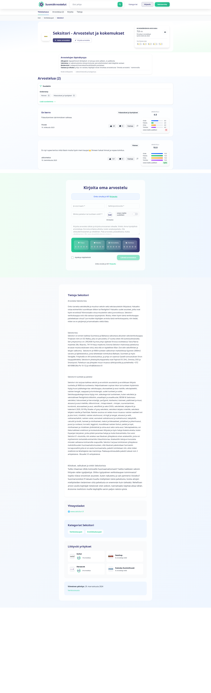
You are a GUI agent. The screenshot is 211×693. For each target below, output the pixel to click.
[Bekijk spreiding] (165, 32)
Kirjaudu (113, 196)
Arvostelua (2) (58, 12)
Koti (39, 18)
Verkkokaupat (49, 18)
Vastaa (130, 126)
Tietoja (79, 12)
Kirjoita (70, 12)
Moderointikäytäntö (67, 72)
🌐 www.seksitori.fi (76, 511)
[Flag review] (137, 126)
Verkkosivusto (74, 590)
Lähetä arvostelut (128, 257)
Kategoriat (133, 4)
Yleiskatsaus (43, 12)
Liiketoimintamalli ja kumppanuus (86, 72)
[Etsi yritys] (120, 4)
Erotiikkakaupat (94, 532)
